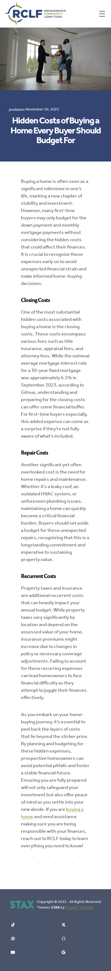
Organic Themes (79, 907)
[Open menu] (102, 14)
